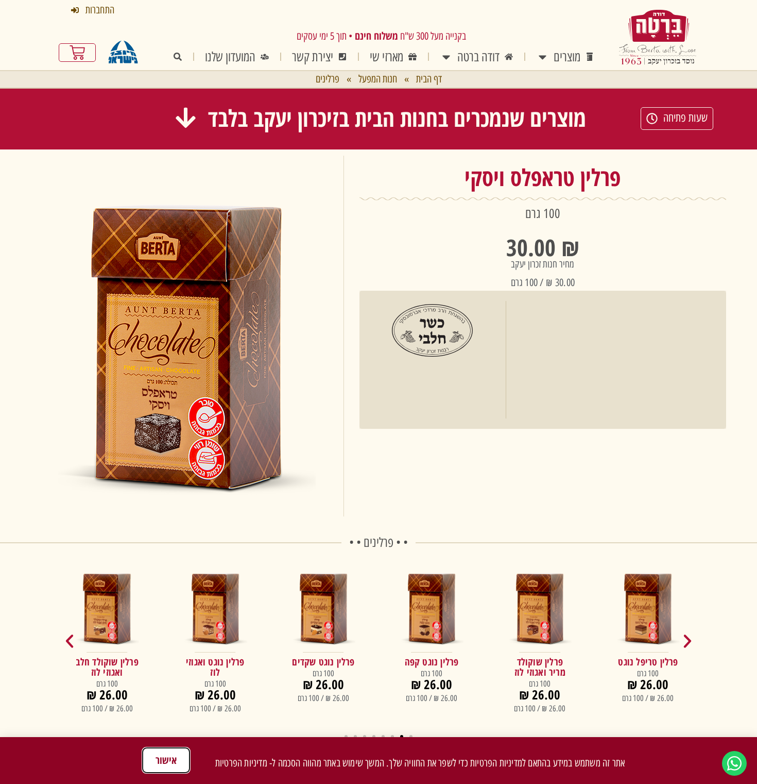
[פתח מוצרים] (542, 57)
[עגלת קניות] (77, 52)
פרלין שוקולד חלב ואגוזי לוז (107, 667)
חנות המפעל (377, 79)
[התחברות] (75, 10)
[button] (380, 118)
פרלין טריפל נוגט (648, 662)
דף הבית (429, 79)
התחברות (99, 10)
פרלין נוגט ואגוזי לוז (215, 667)
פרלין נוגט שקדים (323, 662)
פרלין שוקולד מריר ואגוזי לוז (539, 667)
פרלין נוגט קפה (432, 662)
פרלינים (327, 79)
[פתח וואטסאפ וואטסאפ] (734, 763)
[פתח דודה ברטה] (446, 57)
